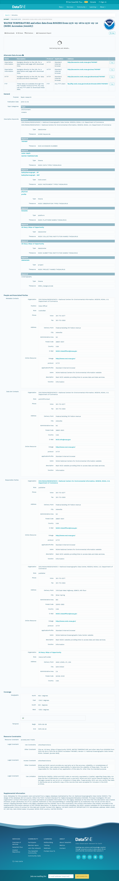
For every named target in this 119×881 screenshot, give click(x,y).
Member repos (33, 845)
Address (33, 327)
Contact (63, 848)
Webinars (47, 848)
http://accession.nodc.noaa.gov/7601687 (82, 62)
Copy (112, 62)
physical (24, 191)
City (52, 332)
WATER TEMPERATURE (29, 156)
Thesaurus (32, 134)
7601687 (24, 141)
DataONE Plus (17, 847)
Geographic (15, 695)
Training (46, 845)
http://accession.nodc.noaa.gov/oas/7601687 (84, 69)
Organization (32, 299)
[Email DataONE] (89, 857)
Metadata (15, 15)
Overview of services (16, 843)
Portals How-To (49, 851)
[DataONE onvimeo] (84, 857)
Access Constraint (30, 760)
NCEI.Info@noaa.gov (63, 439)
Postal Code (49, 342)
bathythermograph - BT (30, 172)
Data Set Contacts (12, 391)
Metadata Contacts (12, 298)
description (49, 377)
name (51, 372)
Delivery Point (48, 328)
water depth (25, 153)
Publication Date (13, 102)
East (34, 700)
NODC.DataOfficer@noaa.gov (66, 351)
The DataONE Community (33, 852)
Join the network (34, 848)
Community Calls (34, 856)
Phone (34, 315)
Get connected (82, 876)
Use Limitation (31, 776)
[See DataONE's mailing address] (101, 857)
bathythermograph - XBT (30, 175)
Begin (34, 724)
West (34, 709)
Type (34, 129)
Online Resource (30, 358)
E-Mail (51, 351)
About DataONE (65, 842)
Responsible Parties (12, 480)
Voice (51, 316)
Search (7, 15)
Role (34, 310)
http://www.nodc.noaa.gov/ (66, 621)
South (34, 705)
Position (33, 306)
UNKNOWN (25, 260)
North (34, 695)
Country (50, 346)
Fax (52, 320)
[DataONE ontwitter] (78, 857)
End (34, 729)
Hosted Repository (16, 851)
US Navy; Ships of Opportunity (32, 227)
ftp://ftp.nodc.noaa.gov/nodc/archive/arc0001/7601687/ (88, 84)
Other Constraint (30, 749)
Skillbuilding (48, 842)
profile (23, 194)
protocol (50, 363)
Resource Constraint (12, 739)
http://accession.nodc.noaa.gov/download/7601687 (86, 76)
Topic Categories (13, 106)
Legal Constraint (13, 744)
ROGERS (24, 211)
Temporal (15, 724)
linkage (51, 358)
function (50, 382)
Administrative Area (46, 337)
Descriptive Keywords (11, 119)
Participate (32, 842)
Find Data (19, 861)
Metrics (62, 845)
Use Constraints (30, 745)
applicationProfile (47, 368)
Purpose (16, 97)
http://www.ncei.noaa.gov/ (65, 358)
